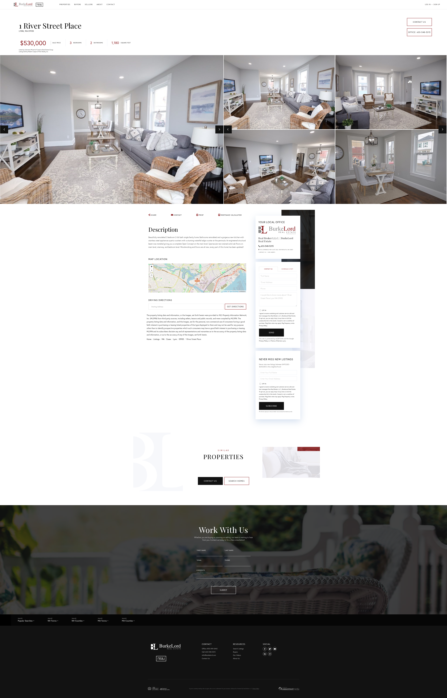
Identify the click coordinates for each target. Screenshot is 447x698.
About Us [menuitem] (236, 658)
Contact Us (419, 22)
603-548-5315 (267, 246)
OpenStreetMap (234, 291)
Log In (428, 4)
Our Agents (271, 252)
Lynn (175, 339)
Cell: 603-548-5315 (208, 652)
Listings (156, 339)
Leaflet (225, 291)
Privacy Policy (263, 325)
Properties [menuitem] (64, 4)
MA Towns (102, 620)
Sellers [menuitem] (89, 4)
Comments (200, 570)
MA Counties (127, 620)
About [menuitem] (100, 4)
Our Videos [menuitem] (237, 655)
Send (271, 332)
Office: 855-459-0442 (209, 649)
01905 (181, 339)
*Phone (227, 560)
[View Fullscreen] (151, 275)
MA (163, 339)
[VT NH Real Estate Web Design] (289, 688)
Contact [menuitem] (111, 4)
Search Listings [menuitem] (238, 649)
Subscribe (271, 406)
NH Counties (77, 620)
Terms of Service (276, 341)
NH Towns (52, 620)
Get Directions (235, 306)
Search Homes (237, 481)
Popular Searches (25, 620)
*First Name (201, 550)
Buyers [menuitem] (77, 4)
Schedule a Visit (287, 269)
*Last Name (229, 550)
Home (149, 339)
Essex (168, 339)
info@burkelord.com (209, 655)
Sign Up (436, 4)
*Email (199, 560)
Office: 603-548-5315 (419, 32)
